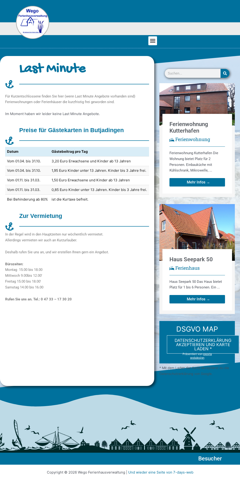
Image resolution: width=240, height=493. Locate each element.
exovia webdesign (201, 355)
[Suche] (225, 73)
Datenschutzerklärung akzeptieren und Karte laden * (203, 344)
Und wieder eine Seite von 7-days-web (160, 472)
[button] (152, 40)
